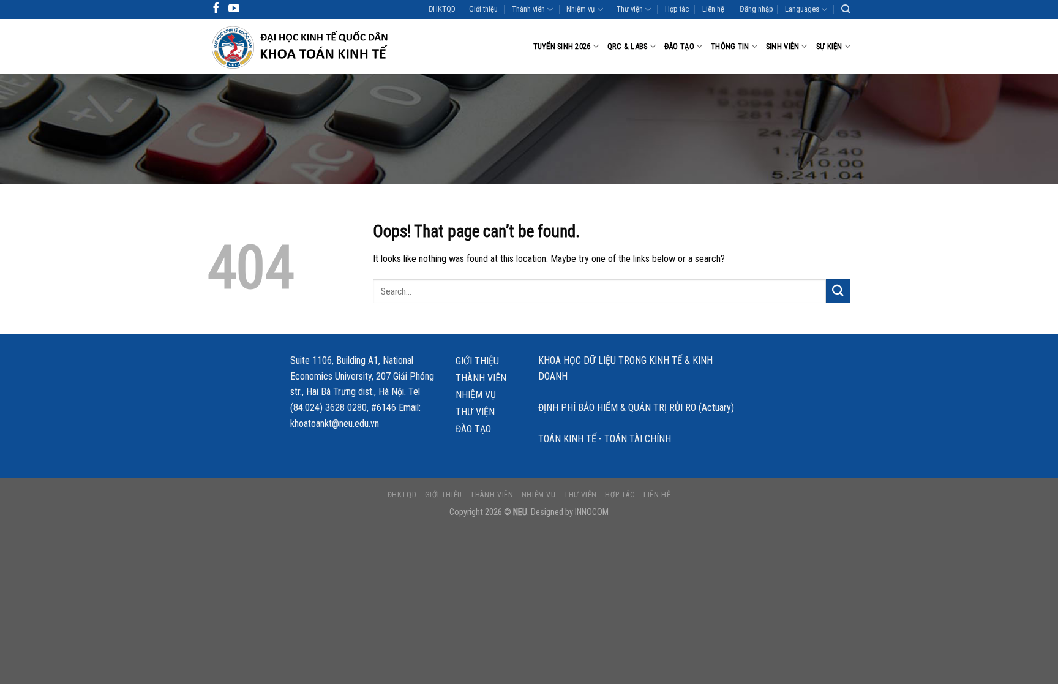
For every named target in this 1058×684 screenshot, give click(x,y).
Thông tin (730, 46)
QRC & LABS (627, 46)
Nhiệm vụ (580, 8)
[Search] (845, 9)
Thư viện (630, 8)
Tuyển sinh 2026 (562, 46)
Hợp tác (677, 8)
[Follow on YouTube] (233, 9)
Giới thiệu (483, 8)
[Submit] (838, 291)
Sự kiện (829, 46)
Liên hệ (713, 8)
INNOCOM (592, 512)
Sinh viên (782, 46)
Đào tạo (679, 46)
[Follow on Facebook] (216, 9)
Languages (802, 8)
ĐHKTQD (442, 8)
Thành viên (528, 8)
